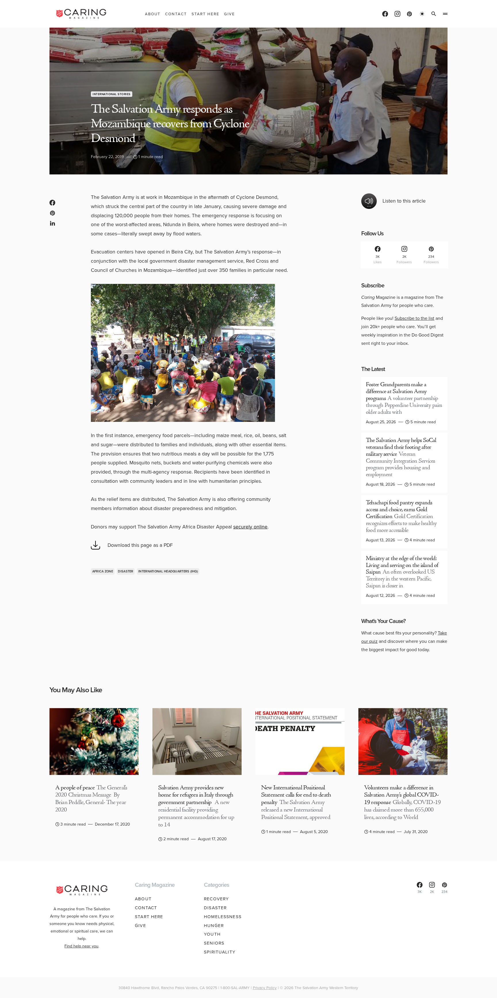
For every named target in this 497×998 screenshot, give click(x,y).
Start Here (149, 917)
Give (140, 925)
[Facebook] (385, 14)
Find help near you (81, 946)
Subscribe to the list (414, 318)
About (143, 899)
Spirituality (220, 952)
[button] (422, 14)
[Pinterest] (409, 14)
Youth (212, 934)
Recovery (216, 899)
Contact (146, 908)
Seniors (214, 943)
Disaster (125, 571)
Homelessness (223, 917)
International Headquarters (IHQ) (168, 571)
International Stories (112, 94)
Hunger (214, 925)
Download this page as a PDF (140, 545)
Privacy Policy (265, 988)
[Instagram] (397, 14)
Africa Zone (102, 571)
